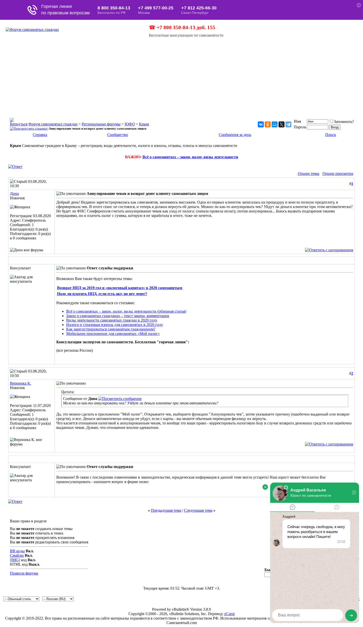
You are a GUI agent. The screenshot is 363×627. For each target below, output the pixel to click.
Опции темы (308, 173)
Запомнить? (344, 121)
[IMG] (15, 560)
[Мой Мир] (275, 124)
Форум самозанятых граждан (53, 124)
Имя (297, 121)
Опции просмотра (338, 173)
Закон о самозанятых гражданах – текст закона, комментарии (117, 316)
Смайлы (17, 555)
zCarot (229, 614)
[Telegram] (288, 124)
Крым (144, 124)
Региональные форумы (101, 124)
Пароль (300, 127)
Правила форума (24, 573)
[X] (281, 124)
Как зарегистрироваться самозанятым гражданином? (110, 329)
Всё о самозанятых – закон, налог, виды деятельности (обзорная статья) (126, 311)
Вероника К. (20, 383)
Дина (14, 193)
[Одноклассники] (268, 124)
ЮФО (130, 124)
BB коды (17, 551)
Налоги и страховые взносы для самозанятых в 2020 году (114, 325)
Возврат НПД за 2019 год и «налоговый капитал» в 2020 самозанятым (119, 288)
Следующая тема (198, 510)
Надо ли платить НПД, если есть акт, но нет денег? (102, 294)
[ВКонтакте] (261, 124)
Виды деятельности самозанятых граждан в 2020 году (111, 320)
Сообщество (117, 135)
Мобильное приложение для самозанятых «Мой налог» (113, 333)
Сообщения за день (235, 135)
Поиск (330, 135)
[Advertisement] (181, 74)
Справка (40, 135)
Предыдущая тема (166, 510)
